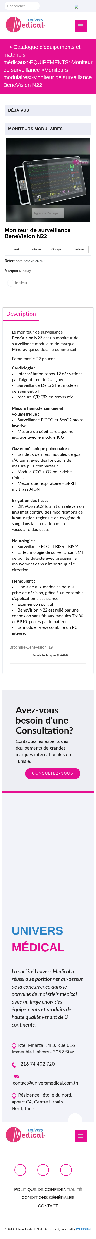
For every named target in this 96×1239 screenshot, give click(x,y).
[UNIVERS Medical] (25, 24)
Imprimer (20, 282)
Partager (35, 249)
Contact (48, 1206)
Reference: (13, 261)
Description (21, 314)
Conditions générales (48, 1197)
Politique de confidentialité (48, 1189)
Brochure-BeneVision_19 (31, 647)
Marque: (11, 271)
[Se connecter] (75, 6)
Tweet (14, 249)
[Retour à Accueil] (5, 47)
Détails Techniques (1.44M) (49, 655)
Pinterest (79, 249)
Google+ (57, 249)
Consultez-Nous (52, 773)
